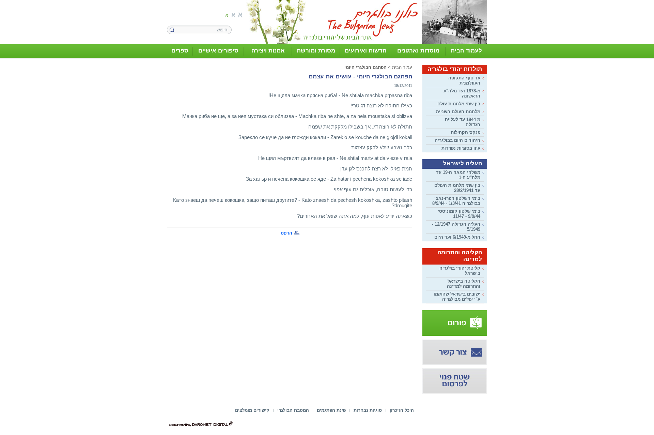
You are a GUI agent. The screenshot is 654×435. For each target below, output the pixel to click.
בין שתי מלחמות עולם (458, 103)
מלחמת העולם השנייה (458, 111)
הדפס (286, 233)
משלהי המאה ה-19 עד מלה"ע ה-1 (458, 175)
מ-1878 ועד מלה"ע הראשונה (461, 93)
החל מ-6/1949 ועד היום (457, 237)
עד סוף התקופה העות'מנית (464, 80)
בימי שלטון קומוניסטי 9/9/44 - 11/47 (459, 214)
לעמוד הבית (466, 50)
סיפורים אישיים (218, 50)
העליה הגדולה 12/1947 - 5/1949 (456, 227)
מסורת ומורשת (316, 50)
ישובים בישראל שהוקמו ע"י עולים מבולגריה (457, 296)
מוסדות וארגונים (418, 50)
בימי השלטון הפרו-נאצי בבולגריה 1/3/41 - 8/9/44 (456, 201)
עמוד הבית (402, 67)
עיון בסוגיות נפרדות (460, 148)
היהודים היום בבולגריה (457, 140)
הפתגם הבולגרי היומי (365, 67)
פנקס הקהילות (465, 132)
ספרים (179, 50)
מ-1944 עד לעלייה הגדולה (462, 122)
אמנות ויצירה (268, 50)
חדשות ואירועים (366, 50)
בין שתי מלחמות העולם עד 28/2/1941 (457, 188)
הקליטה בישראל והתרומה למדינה (463, 284)
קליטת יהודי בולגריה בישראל (459, 271)
